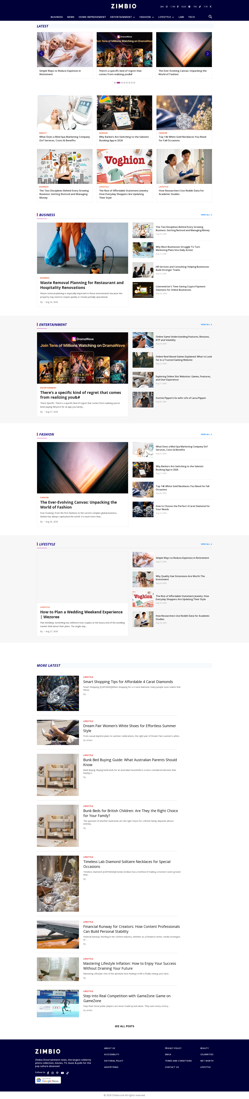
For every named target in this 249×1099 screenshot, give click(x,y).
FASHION (145, 17)
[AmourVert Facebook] (178, 6)
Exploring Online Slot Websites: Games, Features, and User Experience (183, 378)
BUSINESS (57, 17)
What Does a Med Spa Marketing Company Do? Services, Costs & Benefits (64, 138)
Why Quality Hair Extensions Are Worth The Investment (180, 578)
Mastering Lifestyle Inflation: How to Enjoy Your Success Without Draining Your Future (129, 966)
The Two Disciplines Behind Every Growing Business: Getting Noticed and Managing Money (64, 194)
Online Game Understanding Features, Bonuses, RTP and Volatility (183, 338)
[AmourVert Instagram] (167, 6)
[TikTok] (67, 1073)
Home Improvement (92, 17)
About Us (109, 1048)
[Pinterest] (57, 1073)
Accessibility (111, 1054)
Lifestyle (205, 1067)
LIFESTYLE (164, 17)
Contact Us (172, 1067)
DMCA (168, 1054)
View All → (206, 214)
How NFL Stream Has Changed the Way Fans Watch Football (182, 72)
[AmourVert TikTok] (200, 6)
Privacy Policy (173, 1048)
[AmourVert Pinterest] (189, 6)
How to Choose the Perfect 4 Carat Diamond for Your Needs (183, 508)
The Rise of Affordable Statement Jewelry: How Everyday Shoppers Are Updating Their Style (124, 194)
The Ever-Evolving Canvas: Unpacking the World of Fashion (123, 72)
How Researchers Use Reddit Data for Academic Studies (181, 192)
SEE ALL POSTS (124, 1026)
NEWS (70, 17)
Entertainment (121, 17)
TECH (191, 17)
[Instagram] (52, 1073)
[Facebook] (48, 1073)
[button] (41, 54)
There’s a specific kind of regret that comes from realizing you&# (60, 72)
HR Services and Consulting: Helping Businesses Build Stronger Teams (182, 268)
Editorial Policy (113, 1060)
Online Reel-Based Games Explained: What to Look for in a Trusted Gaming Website (184, 358)
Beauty (204, 1048)
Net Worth (207, 1060)
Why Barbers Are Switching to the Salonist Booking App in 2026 (124, 138)
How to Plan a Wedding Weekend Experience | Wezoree (81, 614)
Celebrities (206, 1054)
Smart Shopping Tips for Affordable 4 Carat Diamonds (128, 681)
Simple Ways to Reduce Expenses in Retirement (182, 557)
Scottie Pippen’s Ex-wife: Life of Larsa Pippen (181, 398)
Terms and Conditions (178, 1060)
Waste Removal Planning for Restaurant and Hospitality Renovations (82, 285)
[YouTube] (62, 1073)
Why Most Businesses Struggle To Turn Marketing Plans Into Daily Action (178, 248)
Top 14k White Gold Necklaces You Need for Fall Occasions (182, 138)
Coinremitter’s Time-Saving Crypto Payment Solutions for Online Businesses (180, 288)
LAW (181, 17)
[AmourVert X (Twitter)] (211, 6)
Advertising (111, 1067)
